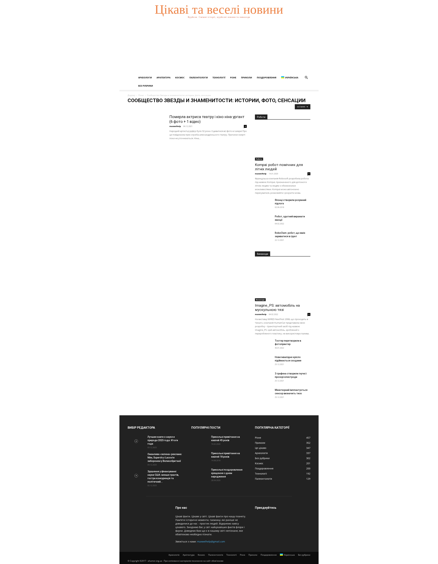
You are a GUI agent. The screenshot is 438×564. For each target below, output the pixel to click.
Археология (178, 107)
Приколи (246, 77)
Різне (233, 77)
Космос (180, 77)
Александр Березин (160, 107)
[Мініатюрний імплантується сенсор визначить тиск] (263, 394)
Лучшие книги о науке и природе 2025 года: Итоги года (162, 440)
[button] (306, 78)
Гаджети (222, 107)
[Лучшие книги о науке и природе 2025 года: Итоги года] (136, 441)
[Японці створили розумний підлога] (263, 204)
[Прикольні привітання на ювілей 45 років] (199, 441)
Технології (218, 77)
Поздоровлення (266, 77)
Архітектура (163, 77)
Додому (131, 95)
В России (201, 107)
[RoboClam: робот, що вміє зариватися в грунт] (263, 237)
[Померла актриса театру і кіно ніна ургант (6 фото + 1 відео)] (146, 127)
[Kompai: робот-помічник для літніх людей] (282, 142)
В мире (190, 107)
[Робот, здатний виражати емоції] (263, 221)
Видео (212, 107)
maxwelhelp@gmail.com (211, 541)
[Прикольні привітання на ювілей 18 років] (199, 458)
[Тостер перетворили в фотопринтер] (263, 345)
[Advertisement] (219, 48)
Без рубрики (145, 85)
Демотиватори (236, 107)
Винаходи (260, 299)
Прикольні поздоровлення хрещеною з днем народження (226, 473)
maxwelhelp (175, 126)
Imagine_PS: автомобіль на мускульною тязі (277, 307)
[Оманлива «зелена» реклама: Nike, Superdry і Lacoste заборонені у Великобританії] (136, 458)
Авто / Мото (142, 107)
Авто (131, 107)
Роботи (259, 159)
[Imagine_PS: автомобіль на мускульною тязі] (282, 281)
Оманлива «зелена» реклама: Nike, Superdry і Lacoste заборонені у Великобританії (164, 457)
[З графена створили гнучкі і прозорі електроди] (263, 378)
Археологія (145, 77)
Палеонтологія (198, 77)
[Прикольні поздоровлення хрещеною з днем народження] (199, 474)
